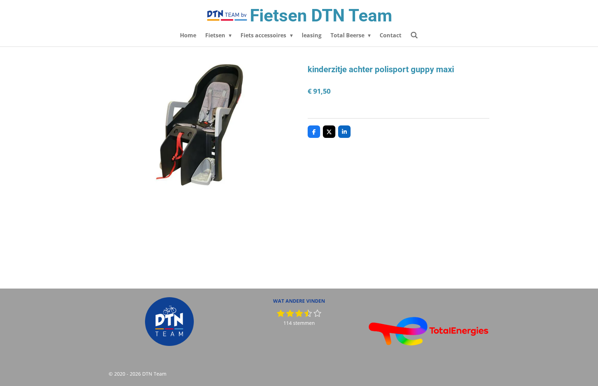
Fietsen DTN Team (321, 16)
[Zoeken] (414, 34)
